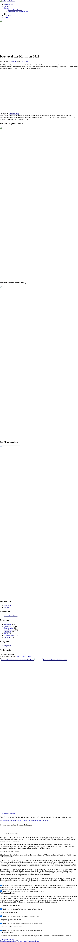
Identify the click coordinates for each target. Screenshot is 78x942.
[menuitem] (41, 4)
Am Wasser (7, 624)
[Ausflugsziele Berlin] (7, 1)
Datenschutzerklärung (11, 616)
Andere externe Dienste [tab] (7, 893)
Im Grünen (7, 632)
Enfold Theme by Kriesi (23, 656)
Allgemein (14, 61)
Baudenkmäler (8, 628)
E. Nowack (24, 61)
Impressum (7, 605)
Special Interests (9, 635)
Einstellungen (43, 820)
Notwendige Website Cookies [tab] (9, 851)
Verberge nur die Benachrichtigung (27, 820)
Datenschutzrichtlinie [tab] (7, 932)
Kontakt (6, 607)
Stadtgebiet (7, 637)
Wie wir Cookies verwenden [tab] (9, 834)
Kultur (6, 633)
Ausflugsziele (8, 626)
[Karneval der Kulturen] (30, 21)
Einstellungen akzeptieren (8, 820)
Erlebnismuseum (9, 630)
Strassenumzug (14, 114)
